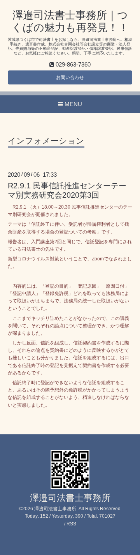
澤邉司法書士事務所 (70, 498)
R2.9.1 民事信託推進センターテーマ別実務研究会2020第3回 (67, 190)
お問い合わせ (70, 77)
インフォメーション (46, 141)
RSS (71, 524)
